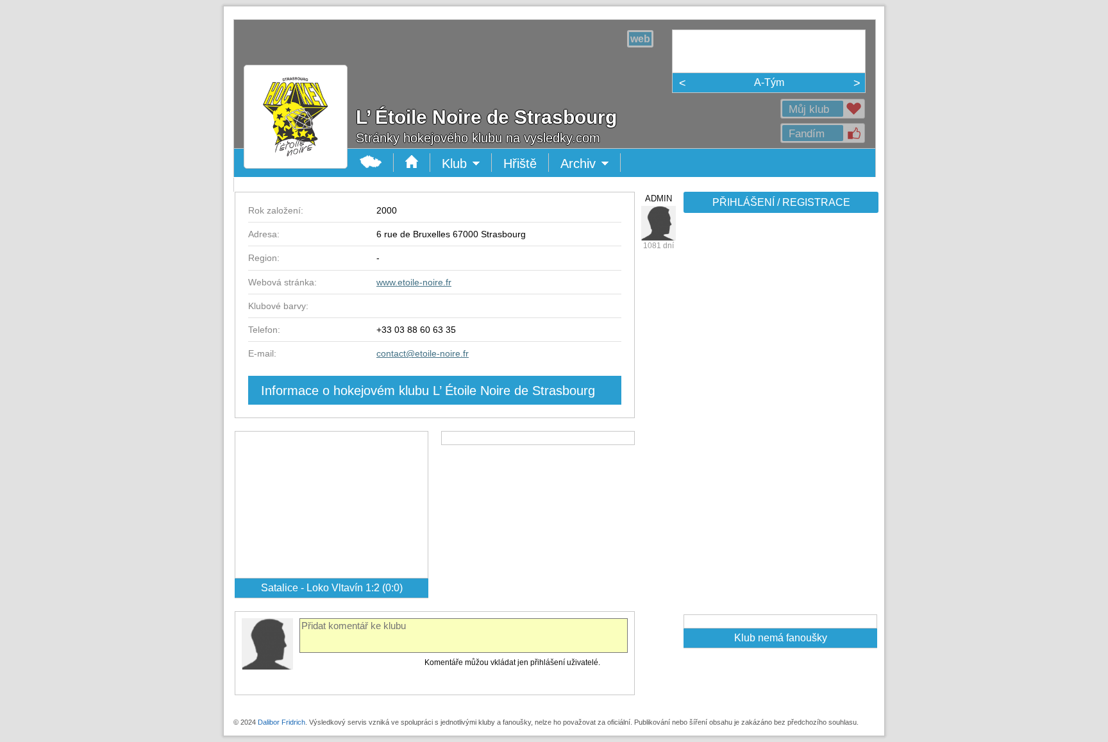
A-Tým (769, 82)
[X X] (658, 223)
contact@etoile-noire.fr (422, 353)
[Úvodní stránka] (412, 162)
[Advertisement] (780, 418)
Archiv (590, 164)
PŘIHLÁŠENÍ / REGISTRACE (781, 202)
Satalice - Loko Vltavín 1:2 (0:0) (332, 587)
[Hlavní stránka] (295, 159)
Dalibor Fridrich (281, 722)
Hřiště (520, 163)
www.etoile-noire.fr (413, 282)
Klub (467, 164)
